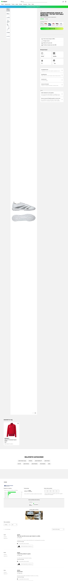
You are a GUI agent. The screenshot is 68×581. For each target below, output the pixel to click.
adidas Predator (47, 460)
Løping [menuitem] (17, 4)
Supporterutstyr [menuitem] (7, 4)
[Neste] (35, 413)
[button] (8, 13)
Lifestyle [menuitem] (20, 4)
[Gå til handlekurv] (65, 1)
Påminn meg (51, 28)
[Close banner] (66, 6)
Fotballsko (30, 460)
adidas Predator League (22, 460)
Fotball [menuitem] (2, 4)
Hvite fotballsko (42, 463)
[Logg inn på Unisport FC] (63, 1)
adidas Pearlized (26, 463)
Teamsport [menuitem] (25, 4)
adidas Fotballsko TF (38, 460)
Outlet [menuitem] (33, 4)
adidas (49, 463)
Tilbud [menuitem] (29, 4)
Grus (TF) (19, 463)
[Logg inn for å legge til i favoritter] (18, 423)
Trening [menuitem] (13, 4)
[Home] (4, 1)
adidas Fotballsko (34, 463)
